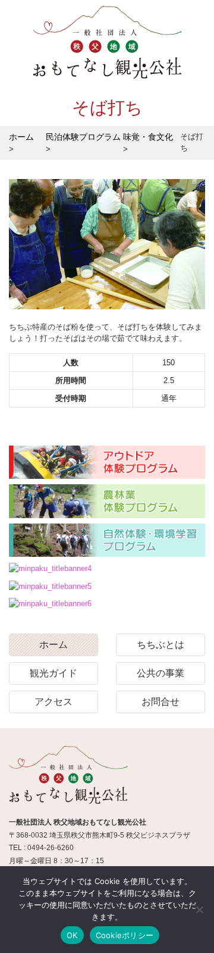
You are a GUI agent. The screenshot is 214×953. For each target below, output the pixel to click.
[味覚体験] (50, 568)
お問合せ (160, 702)
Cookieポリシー (125, 935)
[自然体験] (107, 540)
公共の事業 (160, 673)
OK (72, 935)
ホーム (53, 644)
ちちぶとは (160, 644)
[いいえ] (199, 910)
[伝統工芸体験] (50, 586)
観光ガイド (53, 673)
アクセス (53, 702)
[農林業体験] (107, 501)
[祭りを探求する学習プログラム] (50, 603)
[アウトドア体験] (107, 463)
